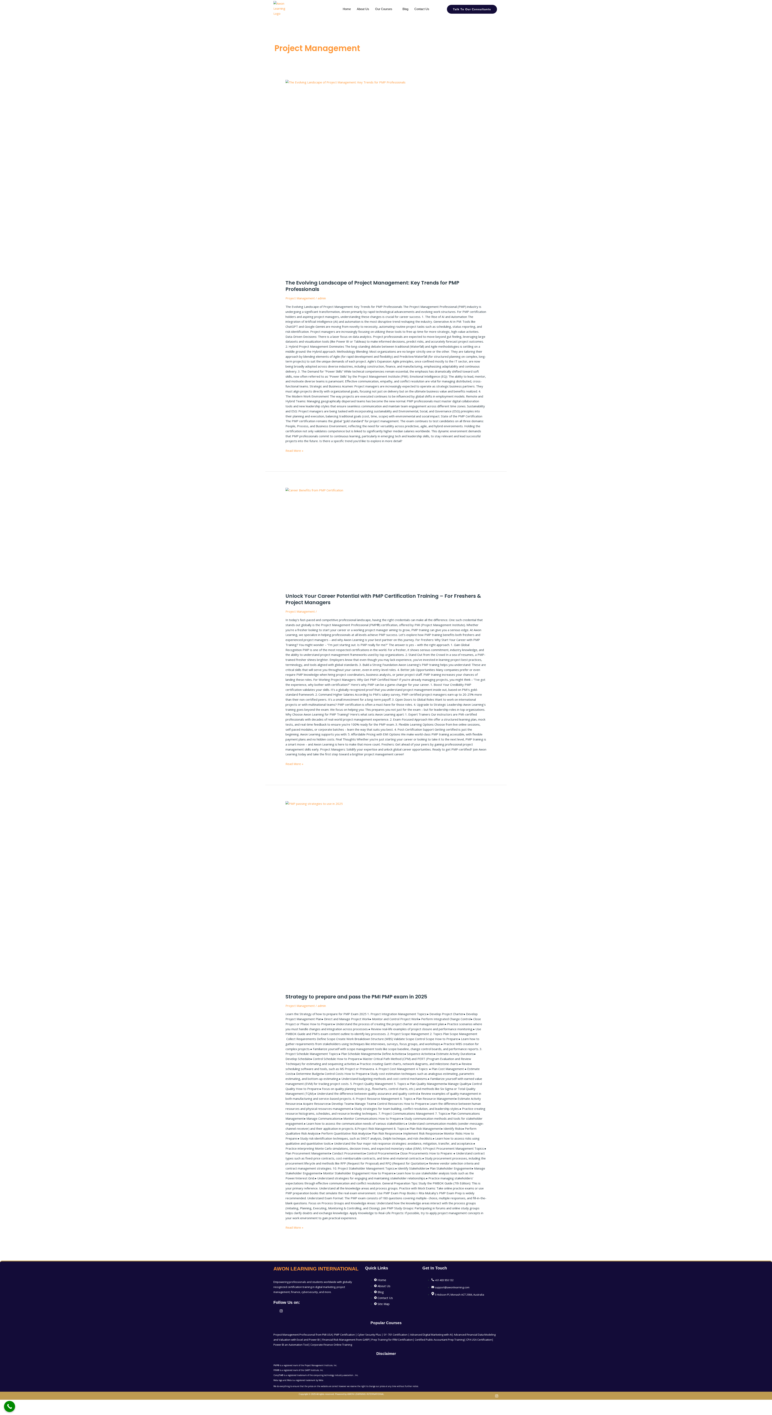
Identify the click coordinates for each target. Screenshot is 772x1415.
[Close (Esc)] (45, 1403)
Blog (405, 9)
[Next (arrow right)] (19, 1410)
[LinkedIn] (275, 1310)
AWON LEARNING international (315, 1268)
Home (347, 9)
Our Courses (383, 9)
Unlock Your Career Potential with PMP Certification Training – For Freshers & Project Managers (383, 599)
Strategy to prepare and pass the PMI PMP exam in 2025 (356, 996)
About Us (363, 9)
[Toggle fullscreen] (19, 1403)
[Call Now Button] (9, 1406)
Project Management (300, 298)
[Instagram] (281, 1310)
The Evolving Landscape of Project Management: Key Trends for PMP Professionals (372, 286)
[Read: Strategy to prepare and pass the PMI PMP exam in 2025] (386, 895)
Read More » (294, 450)
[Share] (32, 1403)
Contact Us (421, 9)
